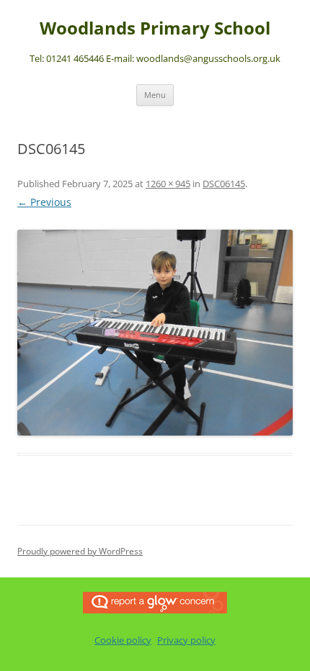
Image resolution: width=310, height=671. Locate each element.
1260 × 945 (168, 183)
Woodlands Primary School (155, 28)
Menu (155, 94)
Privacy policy (186, 640)
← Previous (44, 202)
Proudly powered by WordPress (80, 551)
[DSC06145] (155, 333)
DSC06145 (224, 183)
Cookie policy (122, 640)
